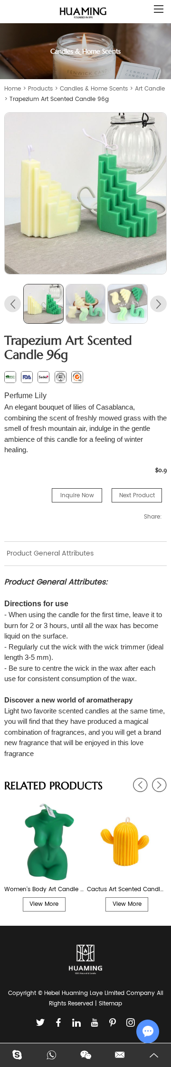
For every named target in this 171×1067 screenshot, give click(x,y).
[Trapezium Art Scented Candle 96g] (85, 193)
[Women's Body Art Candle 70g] (44, 842)
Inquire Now (77, 495)
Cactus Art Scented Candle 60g (127, 889)
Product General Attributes (50, 553)
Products (40, 88)
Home (12, 88)
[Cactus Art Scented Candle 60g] (127, 842)
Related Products (53, 785)
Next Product (137, 495)
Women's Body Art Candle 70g (44, 889)
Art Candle (150, 88)
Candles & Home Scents (94, 88)
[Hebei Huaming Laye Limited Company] (83, 13)
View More (43, 904)
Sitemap (110, 1003)
